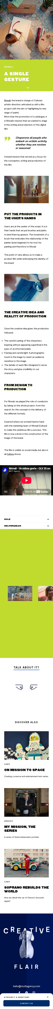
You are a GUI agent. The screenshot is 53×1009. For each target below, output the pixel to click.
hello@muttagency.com (26, 986)
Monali (7, 100)
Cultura (10, 454)
